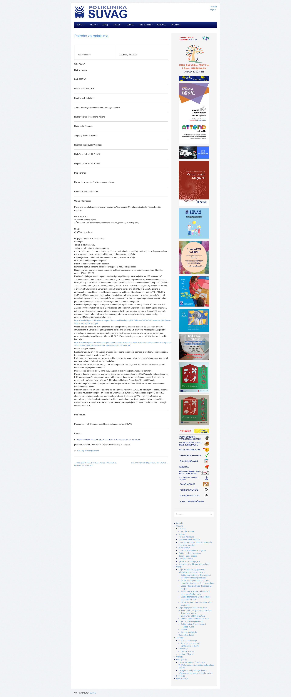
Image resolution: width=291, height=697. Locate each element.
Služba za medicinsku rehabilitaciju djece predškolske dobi (196, 592)
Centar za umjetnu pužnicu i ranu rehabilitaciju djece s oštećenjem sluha (197, 581)
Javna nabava (184, 547)
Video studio (188, 627)
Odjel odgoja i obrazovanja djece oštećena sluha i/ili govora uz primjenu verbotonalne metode (195, 610)
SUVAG (93, 693)
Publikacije (183, 648)
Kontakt (81, 25)
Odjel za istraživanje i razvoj (190, 621)
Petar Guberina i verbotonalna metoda (195, 542)
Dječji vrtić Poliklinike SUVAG (193, 616)
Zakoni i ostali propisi (188, 556)
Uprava (182, 534)
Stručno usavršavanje (188, 640)
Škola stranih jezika (189, 632)
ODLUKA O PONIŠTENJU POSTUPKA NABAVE (149, 463)
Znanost (117, 25)
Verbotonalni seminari (190, 643)
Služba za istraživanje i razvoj (193, 624)
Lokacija (182, 528)
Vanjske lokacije (187, 531)
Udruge (130, 25)
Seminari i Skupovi (186, 654)
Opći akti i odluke (186, 558)
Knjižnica (184, 629)
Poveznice (161, 25)
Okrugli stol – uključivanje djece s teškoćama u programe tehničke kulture (196, 671)
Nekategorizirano (92, 451)
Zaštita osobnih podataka (190, 553)
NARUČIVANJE (176, 25)
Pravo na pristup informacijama (192, 550)
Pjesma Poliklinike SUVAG (189, 539)
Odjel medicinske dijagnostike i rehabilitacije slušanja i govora (192, 571)
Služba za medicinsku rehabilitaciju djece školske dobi (196, 598)
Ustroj (105, 25)
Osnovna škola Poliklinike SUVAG (195, 618)
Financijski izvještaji (187, 545)
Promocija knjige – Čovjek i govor (193, 662)
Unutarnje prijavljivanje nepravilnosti (194, 564)
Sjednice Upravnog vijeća (189, 561)
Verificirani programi (190, 646)
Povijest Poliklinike (186, 537)
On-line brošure (187, 651)
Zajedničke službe (186, 635)
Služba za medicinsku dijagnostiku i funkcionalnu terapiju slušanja (196, 576)
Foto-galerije (145, 25)
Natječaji (80, 451)
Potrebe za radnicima (91, 36)
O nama (92, 25)
